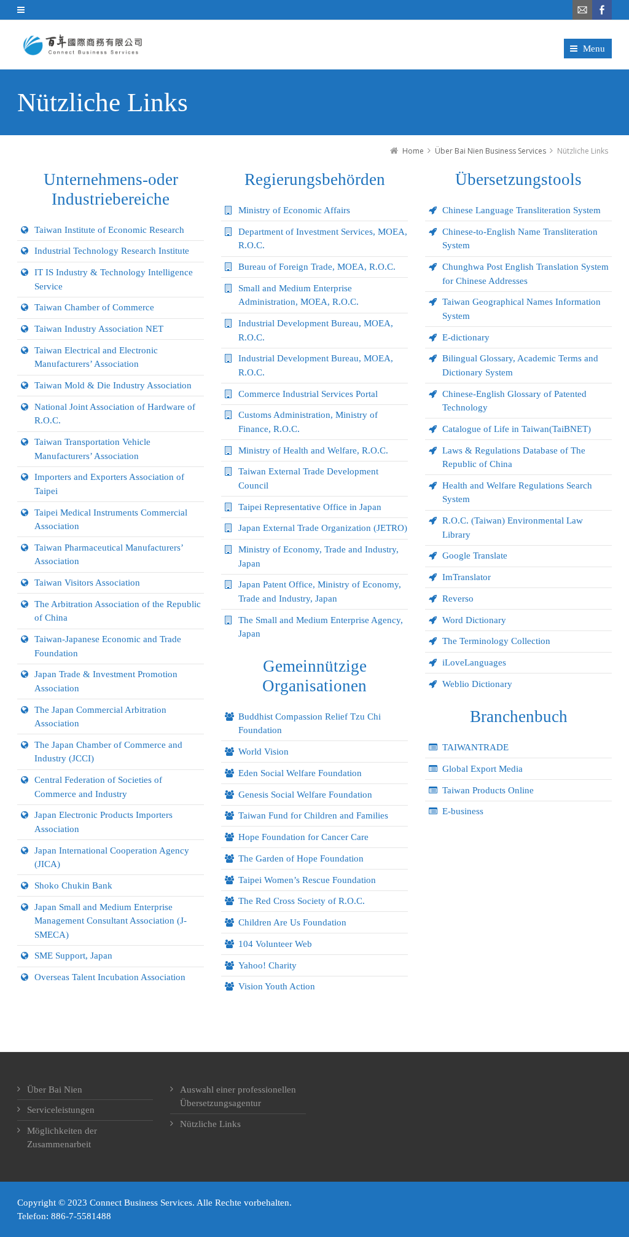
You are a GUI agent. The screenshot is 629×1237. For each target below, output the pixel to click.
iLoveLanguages (474, 662)
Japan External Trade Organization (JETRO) (322, 528)
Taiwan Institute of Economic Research (109, 230)
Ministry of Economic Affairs (294, 210)
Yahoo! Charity (267, 965)
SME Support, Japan (73, 955)
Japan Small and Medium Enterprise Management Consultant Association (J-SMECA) (110, 921)
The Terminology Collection (496, 641)
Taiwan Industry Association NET (98, 329)
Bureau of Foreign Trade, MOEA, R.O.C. (317, 267)
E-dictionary (466, 337)
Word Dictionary (474, 620)
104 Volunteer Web (275, 944)
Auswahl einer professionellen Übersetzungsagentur (238, 1097)
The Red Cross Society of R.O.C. (301, 901)
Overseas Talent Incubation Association (110, 977)
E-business (462, 811)
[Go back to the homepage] (81, 44)
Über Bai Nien (54, 1089)
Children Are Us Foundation (292, 922)
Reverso (458, 598)
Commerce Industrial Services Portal (308, 394)
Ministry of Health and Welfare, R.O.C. (313, 450)
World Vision (263, 751)
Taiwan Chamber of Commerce (94, 307)
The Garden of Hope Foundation (301, 858)
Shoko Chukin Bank (73, 885)
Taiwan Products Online (488, 790)
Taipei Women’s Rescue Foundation (307, 880)
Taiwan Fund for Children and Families (313, 815)
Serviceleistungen (61, 1110)
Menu (594, 48)
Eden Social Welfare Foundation (300, 773)
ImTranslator (466, 577)
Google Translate (474, 555)
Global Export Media (482, 769)
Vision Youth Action (276, 986)
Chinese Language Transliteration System (521, 210)
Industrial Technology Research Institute (111, 251)
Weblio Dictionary (477, 684)
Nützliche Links (210, 1124)
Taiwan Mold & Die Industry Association (113, 385)
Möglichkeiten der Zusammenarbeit (62, 1138)
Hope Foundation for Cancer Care (303, 837)
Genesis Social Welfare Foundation (305, 794)
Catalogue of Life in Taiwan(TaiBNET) (516, 429)
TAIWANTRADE (475, 747)
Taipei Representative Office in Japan (309, 507)
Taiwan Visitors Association (87, 582)
